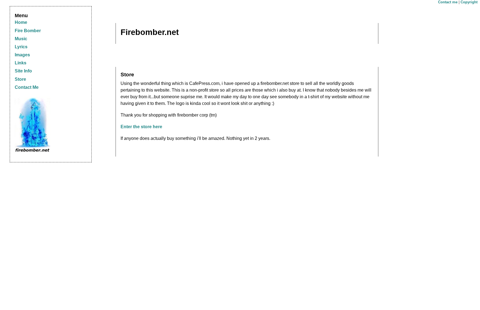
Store (20, 79)
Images (22, 54)
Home (21, 22)
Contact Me (27, 87)
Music (21, 38)
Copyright (469, 2)
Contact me (448, 2)
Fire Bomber (28, 30)
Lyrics (21, 46)
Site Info (23, 71)
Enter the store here (141, 126)
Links (20, 63)
